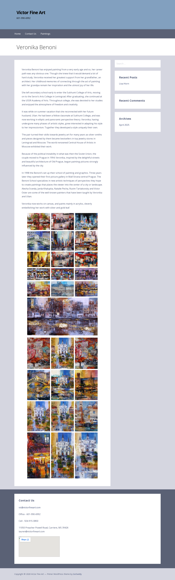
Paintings (45, 33)
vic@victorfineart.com (29, 507)
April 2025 (124, 124)
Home (17, 33)
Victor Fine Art (31, 12)
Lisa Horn (124, 83)
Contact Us (30, 33)
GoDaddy (77, 574)
